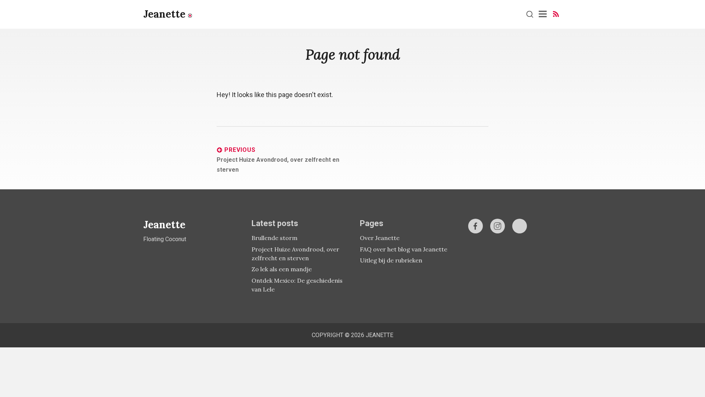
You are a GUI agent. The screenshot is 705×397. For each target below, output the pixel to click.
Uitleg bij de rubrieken (391, 260)
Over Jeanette (380, 238)
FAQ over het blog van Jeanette (403, 249)
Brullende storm (274, 238)
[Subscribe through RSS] (556, 14)
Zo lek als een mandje (282, 269)
